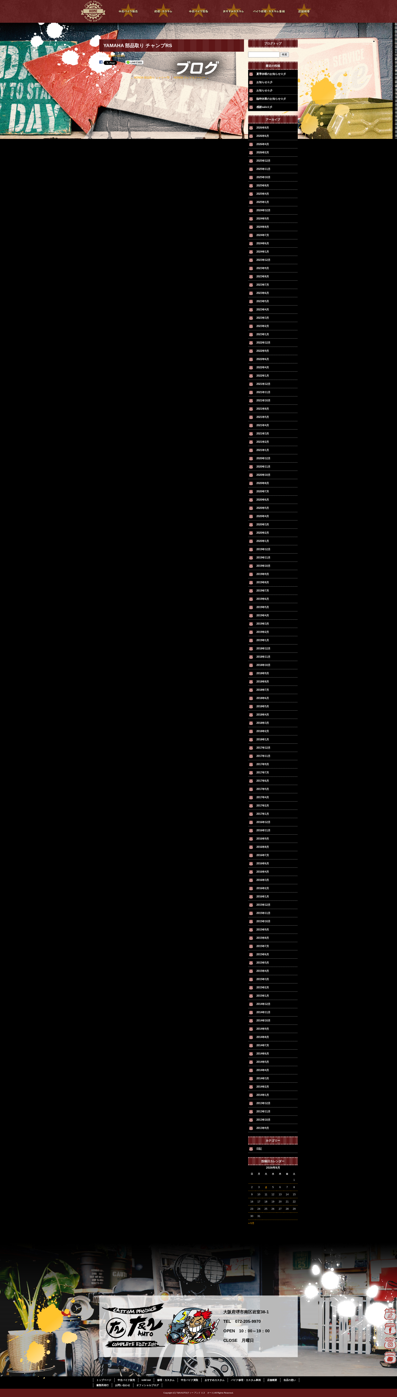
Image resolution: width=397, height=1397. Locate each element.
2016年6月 (262, 863)
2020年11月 (263, 466)
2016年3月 (262, 880)
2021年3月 (262, 433)
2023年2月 (262, 326)
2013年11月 (263, 1111)
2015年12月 (263, 904)
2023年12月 (263, 259)
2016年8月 (262, 846)
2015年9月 (262, 929)
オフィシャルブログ (147, 1385)
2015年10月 (263, 921)
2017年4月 (262, 797)
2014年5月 (262, 1061)
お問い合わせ (122, 1385)
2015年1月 (262, 995)
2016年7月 (262, 855)
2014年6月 (262, 1053)
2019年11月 (263, 557)
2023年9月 (262, 268)
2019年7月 (262, 590)
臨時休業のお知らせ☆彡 (271, 98)
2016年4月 (262, 871)
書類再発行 (102, 1385)
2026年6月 (262, 135)
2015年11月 (263, 913)
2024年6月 (262, 243)
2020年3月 (262, 524)
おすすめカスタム (233, 11)
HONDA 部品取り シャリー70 (149, 77)
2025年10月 (263, 177)
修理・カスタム (163, 11)
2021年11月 (263, 392)
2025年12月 (263, 160)
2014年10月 (263, 1020)
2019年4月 (262, 615)
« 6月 (251, 1223)
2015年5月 (262, 962)
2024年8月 (262, 226)
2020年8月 (262, 483)
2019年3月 (262, 623)
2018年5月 (262, 706)
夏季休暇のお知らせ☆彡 (271, 73)
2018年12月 (263, 648)
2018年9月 (262, 673)
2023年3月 (262, 317)
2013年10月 (263, 1119)
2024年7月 (262, 235)
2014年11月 (263, 1012)
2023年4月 (262, 309)
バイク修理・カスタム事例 (268, 11)
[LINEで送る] (134, 62)
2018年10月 (263, 665)
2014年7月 (262, 1045)
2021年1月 (262, 450)
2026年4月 (262, 144)
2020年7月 (262, 491)
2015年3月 (262, 979)
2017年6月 (262, 780)
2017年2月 (262, 805)
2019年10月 (263, 565)
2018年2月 (262, 731)
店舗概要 (304, 11)
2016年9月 (262, 838)
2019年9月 (262, 574)
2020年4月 (262, 516)
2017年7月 (262, 772)
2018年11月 (263, 656)
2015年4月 (262, 970)
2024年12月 (263, 210)
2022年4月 (262, 367)
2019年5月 (262, 607)
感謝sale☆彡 (264, 107)
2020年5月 (262, 507)
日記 (259, 1148)
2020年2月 (262, 532)
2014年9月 (262, 1028)
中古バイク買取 (198, 11)
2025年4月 (262, 193)
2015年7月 (262, 946)
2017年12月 (263, 747)
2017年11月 (263, 756)
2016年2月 (262, 888)
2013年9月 (262, 1128)
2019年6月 (262, 598)
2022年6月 (262, 359)
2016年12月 (263, 822)
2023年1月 (262, 334)
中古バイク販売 (128, 11)
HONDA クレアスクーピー (191, 77)
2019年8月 (262, 582)
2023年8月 (262, 276)
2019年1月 (262, 640)
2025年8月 (262, 185)
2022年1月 (262, 375)
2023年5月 (262, 301)
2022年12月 (263, 342)
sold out (146, 1380)
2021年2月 (262, 441)
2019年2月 (262, 631)
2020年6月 (262, 499)
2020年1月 (262, 541)
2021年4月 (262, 425)
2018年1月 (262, 739)
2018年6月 (262, 698)
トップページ (93, 11)
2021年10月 (263, 400)
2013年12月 (263, 1103)
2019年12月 (263, 549)
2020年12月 (263, 458)
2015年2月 (262, 987)
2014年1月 (262, 1094)
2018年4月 (262, 714)
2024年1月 (262, 251)
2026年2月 (262, 152)
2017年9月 (262, 764)
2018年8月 (262, 681)
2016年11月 (263, 830)
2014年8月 (262, 1037)
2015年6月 (262, 954)
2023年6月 (262, 293)
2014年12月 (263, 1004)
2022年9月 (262, 350)
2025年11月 (263, 169)
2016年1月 (262, 896)
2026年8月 (262, 127)
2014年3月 (262, 1078)
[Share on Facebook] (101, 62)
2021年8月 (262, 408)
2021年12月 (263, 383)
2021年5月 (262, 417)
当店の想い (289, 1380)
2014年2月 (262, 1086)
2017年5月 (262, 789)
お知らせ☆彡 (264, 82)
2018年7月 (262, 689)
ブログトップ (273, 43)
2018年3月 (262, 722)
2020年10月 (263, 474)
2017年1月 (262, 813)
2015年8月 (262, 937)
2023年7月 (262, 284)
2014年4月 (262, 1070)
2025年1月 (262, 202)
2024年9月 (262, 218)
